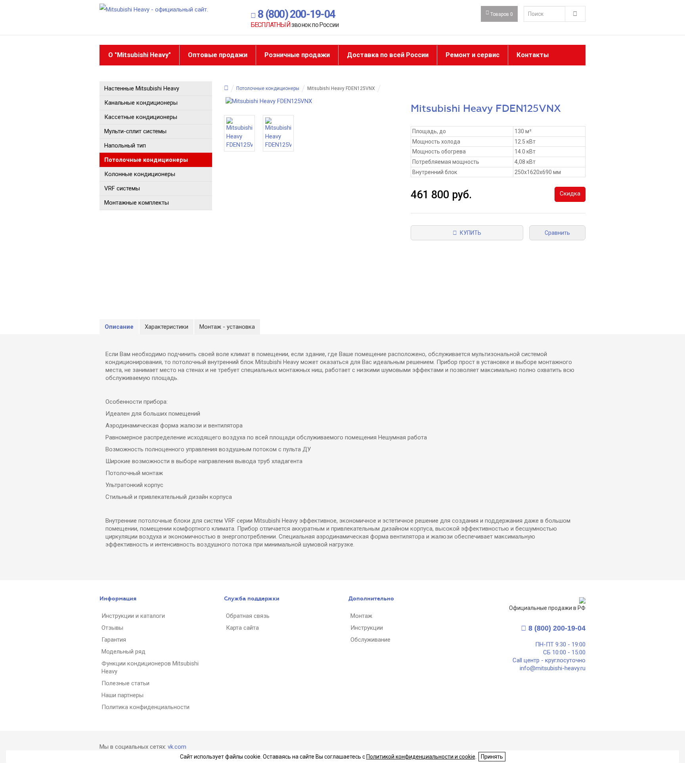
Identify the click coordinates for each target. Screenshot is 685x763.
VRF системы (122, 188)
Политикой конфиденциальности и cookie (420, 756)
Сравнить (557, 233)
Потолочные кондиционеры (146, 159)
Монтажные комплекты (136, 202)
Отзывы (112, 627)
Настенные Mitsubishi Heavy (141, 88)
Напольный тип (125, 145)
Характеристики (166, 326)
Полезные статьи (125, 683)
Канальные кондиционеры (141, 102)
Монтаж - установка (227, 326)
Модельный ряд (123, 651)
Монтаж (361, 615)
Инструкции (366, 627)
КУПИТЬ (469, 233)
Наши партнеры (122, 695)
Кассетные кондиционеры (140, 117)
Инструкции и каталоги (133, 615)
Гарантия (113, 639)
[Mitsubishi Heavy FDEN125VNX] (311, 101)
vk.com (177, 746)
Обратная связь (248, 615)
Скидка (570, 193)
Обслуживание (370, 639)
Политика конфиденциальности (145, 707)
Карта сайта (242, 627)
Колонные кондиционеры (139, 174)
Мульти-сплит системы (135, 131)
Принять (492, 756)
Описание (119, 326)
